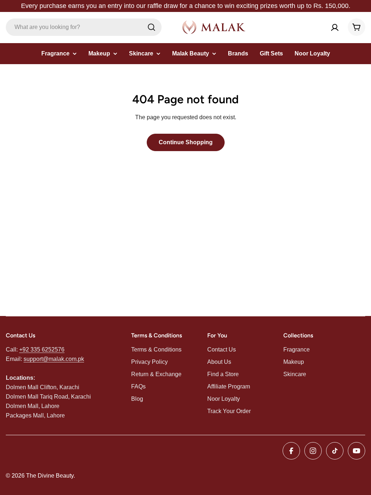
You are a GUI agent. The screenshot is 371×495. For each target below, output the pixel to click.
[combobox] (84, 27)
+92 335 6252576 (41, 349)
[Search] (151, 27)
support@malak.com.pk (54, 359)
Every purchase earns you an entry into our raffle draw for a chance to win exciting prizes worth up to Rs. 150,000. (185, 5)
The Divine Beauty (50, 476)
